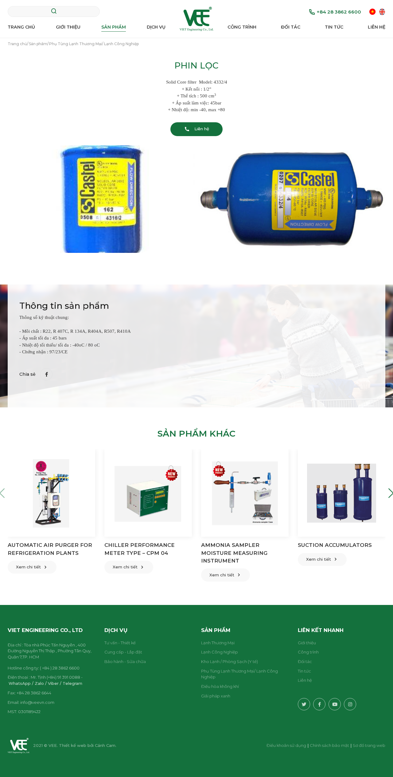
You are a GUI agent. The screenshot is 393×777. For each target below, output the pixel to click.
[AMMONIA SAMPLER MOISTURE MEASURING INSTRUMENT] (245, 493)
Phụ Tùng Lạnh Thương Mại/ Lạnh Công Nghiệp (239, 674)
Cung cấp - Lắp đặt (123, 651)
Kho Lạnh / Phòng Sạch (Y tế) (229, 661)
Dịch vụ (156, 27)
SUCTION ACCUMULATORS (335, 545)
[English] (382, 11)
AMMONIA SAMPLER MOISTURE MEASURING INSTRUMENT (234, 553)
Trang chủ (21, 27)
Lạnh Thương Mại (218, 642)
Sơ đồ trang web (369, 745)
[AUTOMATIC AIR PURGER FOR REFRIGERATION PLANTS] (51, 493)
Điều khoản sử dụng (286, 745)
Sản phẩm (113, 27)
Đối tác (290, 27)
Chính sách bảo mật (329, 745)
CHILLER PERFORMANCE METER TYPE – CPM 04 (139, 549)
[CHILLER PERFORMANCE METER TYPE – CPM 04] (148, 493)
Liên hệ (376, 27)
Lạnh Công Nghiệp (219, 651)
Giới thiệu (68, 27)
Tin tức (334, 27)
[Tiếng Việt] (372, 11)
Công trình (242, 27)
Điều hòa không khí (220, 686)
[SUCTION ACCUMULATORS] (341, 493)
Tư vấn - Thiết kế (120, 642)
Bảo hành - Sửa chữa (125, 661)
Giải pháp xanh (215, 695)
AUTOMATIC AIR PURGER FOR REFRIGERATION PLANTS (50, 549)
